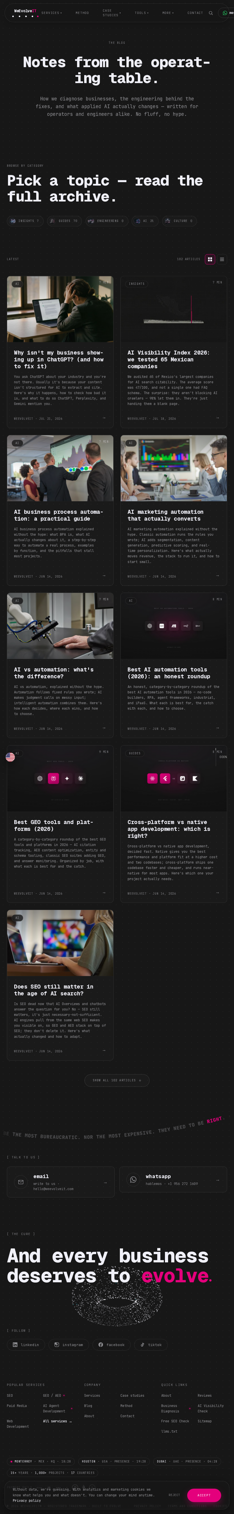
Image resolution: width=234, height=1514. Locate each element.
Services (92, 1395)
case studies (112, 13)
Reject (174, 1495)
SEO (10, 1395)
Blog (88, 1406)
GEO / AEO (54, 1395)
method (82, 13)
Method (126, 1406)
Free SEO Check (175, 1421)
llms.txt (169, 1431)
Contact (127, 1416)
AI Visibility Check (211, 1409)
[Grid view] (210, 259)
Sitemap (205, 1421)
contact (195, 13)
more (168, 13)
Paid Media (17, 1406)
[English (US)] (10, 757)
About (89, 1416)
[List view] (222, 259)
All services (57, 1421)
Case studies (132, 1395)
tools (141, 13)
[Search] (210, 13)
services (51, 13)
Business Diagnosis (176, 1409)
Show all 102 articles (117, 1080)
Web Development (18, 1424)
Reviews (205, 1395)
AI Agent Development (57, 1409)
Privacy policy (27, 1500)
